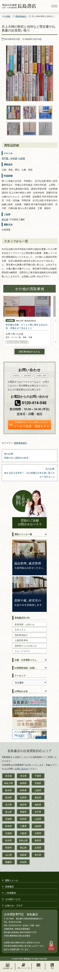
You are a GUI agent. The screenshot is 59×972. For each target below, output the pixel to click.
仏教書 (21, 158)
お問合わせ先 (21, 691)
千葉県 (38, 775)
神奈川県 (8, 783)
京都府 (8, 833)
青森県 (23, 811)
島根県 (8, 847)
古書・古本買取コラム (25, 659)
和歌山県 (23, 840)
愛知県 (38, 797)
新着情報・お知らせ (24, 624)
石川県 (8, 804)
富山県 (8, 811)
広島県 (38, 847)
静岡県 (23, 783)
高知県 (23, 862)
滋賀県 (38, 826)
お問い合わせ (21, 768)
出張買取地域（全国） (25, 667)
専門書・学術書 (9, 158)
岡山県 (23, 847)
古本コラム (20, 629)
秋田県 (23, 818)
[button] (10, 73)
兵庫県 (38, 833)
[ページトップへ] (54, 955)
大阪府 (23, 833)
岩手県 (38, 811)
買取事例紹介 (21, 16)
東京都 (5, 219)
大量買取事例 (21, 640)
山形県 (38, 818)
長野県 (23, 797)
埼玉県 (23, 775)
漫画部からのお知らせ (26, 645)
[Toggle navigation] (54, 6)
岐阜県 (8, 826)
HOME (7, 16)
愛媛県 (8, 862)
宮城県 (8, 818)
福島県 (38, 804)
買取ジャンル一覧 (23, 534)
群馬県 (23, 790)
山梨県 (38, 790)
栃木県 (8, 790)
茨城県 (38, 783)
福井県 (23, 804)
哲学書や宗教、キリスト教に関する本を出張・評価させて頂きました (27, 326)
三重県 (23, 826)
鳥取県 (38, 840)
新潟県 (8, 797)
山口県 (8, 854)
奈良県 (8, 840)
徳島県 (23, 854)
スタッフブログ (22, 651)
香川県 (38, 854)
